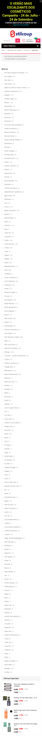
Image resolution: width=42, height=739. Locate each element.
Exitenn (6, 169)
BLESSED (7, 397)
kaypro (6, 501)
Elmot (6, 438)
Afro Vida (7, 80)
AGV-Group (8, 84)
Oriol (6, 270)
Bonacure (7, 117)
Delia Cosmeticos (10, 132)
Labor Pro (7, 233)
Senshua (7, 620)
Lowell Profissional (10, 531)
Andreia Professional (11, 91)
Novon (6, 568)
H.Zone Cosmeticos (10, 188)
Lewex (6, 240)
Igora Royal (8, 196)
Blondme (7, 114)
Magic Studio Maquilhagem (13, 538)
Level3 (6, 512)
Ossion (6, 579)
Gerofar (6, 177)
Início (3, 50)
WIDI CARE (8, 665)
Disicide (6, 147)
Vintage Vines (8, 367)
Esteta (6, 162)
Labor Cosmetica (10, 508)
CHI (5, 411)
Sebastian (7, 609)
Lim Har (7, 516)
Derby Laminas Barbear (12, 140)
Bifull (6, 393)
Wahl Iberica (8, 371)
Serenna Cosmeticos (11, 330)
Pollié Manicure (9, 586)
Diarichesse (8, 143)
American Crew (9, 382)
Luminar (7, 534)
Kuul (5, 229)
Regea (6, 594)
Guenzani (7, 184)
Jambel (6, 214)
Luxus (6, 251)
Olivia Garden (8, 572)
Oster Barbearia (9, 281)
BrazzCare (7, 121)
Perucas (26, 50)
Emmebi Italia (8, 155)
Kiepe (6, 222)
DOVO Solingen (9, 151)
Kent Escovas (8, 505)
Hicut (6, 475)
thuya (6, 653)
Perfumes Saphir (9, 292)
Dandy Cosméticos (10, 128)
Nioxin (6, 560)
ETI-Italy (7, 445)
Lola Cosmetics (9, 244)
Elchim (6, 434)
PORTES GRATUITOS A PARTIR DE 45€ (21, 23)
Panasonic (7, 285)
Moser (6, 263)
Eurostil (6, 449)
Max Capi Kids (9, 542)
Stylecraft (7, 627)
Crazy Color (8, 419)
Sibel (5, 341)
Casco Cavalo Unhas (11, 408)
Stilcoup (7, 352)
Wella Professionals (10, 374)
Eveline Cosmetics (10, 166)
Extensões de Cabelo (14, 50)
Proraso (7, 590)
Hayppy (6, 471)
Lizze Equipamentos (11, 519)
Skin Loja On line (9, 344)
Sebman (7, 613)
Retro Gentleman (10, 307)
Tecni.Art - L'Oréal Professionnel (15, 356)
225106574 (29, 41)
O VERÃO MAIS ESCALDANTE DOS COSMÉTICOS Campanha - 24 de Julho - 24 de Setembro (21, 11)
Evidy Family (8, 456)
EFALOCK (7, 430)
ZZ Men (7, 672)
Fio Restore (8, 460)
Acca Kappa (8, 76)
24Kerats (7, 378)
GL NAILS (7, 464)
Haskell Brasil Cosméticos (12, 192)
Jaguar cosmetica (10, 210)
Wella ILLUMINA (9, 661)
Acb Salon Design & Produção (14, 73)
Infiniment (7, 199)
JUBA (6, 493)
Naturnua (7, 553)
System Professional (11, 635)
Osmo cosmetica (10, 277)
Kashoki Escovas (9, 497)
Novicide (7, 564)
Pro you (7, 296)
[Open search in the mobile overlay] (11, 40)
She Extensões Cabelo (11, 337)
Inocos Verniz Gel (10, 482)
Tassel (6, 639)
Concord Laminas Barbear (13, 125)
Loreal (6, 248)
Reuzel (6, 315)
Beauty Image (9, 99)
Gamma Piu (8, 173)
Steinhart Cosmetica (11, 348)
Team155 (7, 646)
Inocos (6, 207)
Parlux (6, 289)
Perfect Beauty (9, 583)
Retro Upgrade (9, 311)
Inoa (5, 203)
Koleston (7, 225)
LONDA (6, 523)
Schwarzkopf (8, 326)
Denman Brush (9, 136)
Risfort (6, 322)
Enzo (6, 441)
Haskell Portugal (9, 467)
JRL (5, 490)
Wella (6, 657)
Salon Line (7, 605)
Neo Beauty (8, 557)
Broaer (6, 400)
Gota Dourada (9, 181)
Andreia (6, 385)
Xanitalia (7, 668)
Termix (6, 359)
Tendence (7, 650)
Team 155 (7, 642)
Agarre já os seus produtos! (21, 25)
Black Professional (10, 110)
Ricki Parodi (8, 318)
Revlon (6, 601)
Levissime (7, 236)
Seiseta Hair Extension (11, 616)
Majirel (6, 255)
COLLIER (7, 415)
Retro (6, 598)
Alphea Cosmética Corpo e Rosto (15, 88)
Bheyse (6, 102)
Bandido (7, 389)
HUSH (6, 478)
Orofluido (7, 274)
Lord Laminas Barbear (11, 527)
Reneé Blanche (9, 303)
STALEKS (7, 624)
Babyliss (7, 95)
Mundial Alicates (9, 266)
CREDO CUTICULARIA (11, 423)
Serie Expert (8, 333)
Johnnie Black (8, 218)
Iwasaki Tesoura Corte (11, 486)
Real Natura (8, 300)
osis (5, 575)
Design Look (8, 426)
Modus (6, 549)
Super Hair (7, 631)
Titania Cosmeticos (10, 363)
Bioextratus (8, 106)
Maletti (6, 259)
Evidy (6, 452)
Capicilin (7, 404)
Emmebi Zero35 (9, 158)
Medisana (7, 546)
